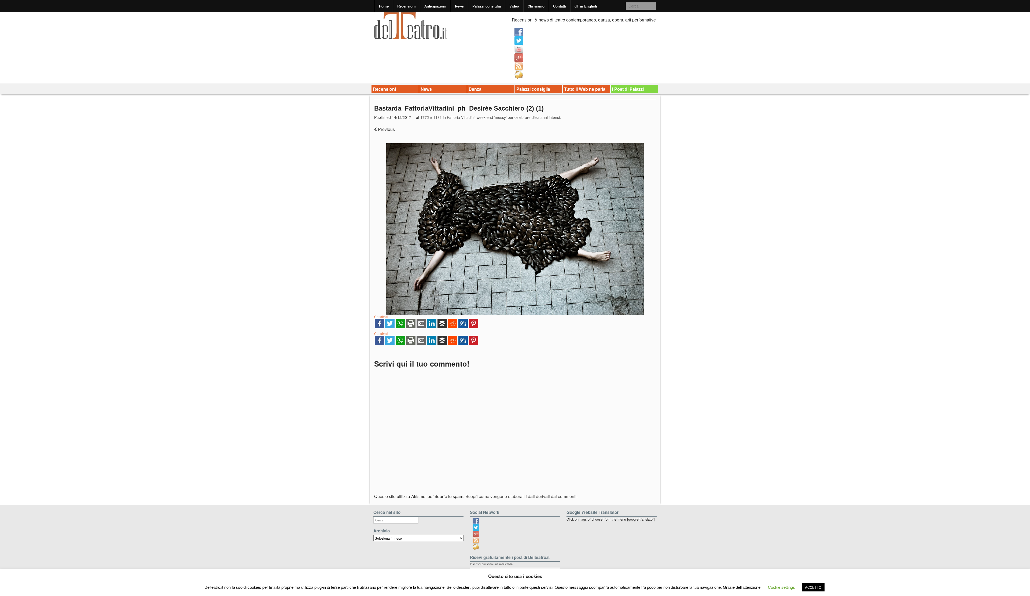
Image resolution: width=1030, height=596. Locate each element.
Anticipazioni (435, 6)
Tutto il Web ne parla (584, 89)
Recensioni (406, 6)
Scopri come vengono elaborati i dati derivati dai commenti (520, 496)
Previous (386, 129)
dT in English (586, 6)
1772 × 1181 (431, 117)
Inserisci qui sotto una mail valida (491, 564)
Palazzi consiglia (486, 6)
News (459, 6)
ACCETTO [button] (813, 587)
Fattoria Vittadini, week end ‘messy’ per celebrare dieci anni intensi (503, 117)
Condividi (381, 316)
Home (384, 6)
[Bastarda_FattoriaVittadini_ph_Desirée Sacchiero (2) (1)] (515, 229)
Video (514, 6)
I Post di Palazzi (628, 89)
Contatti (559, 6)
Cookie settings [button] (781, 587)
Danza (475, 89)
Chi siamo (536, 6)
